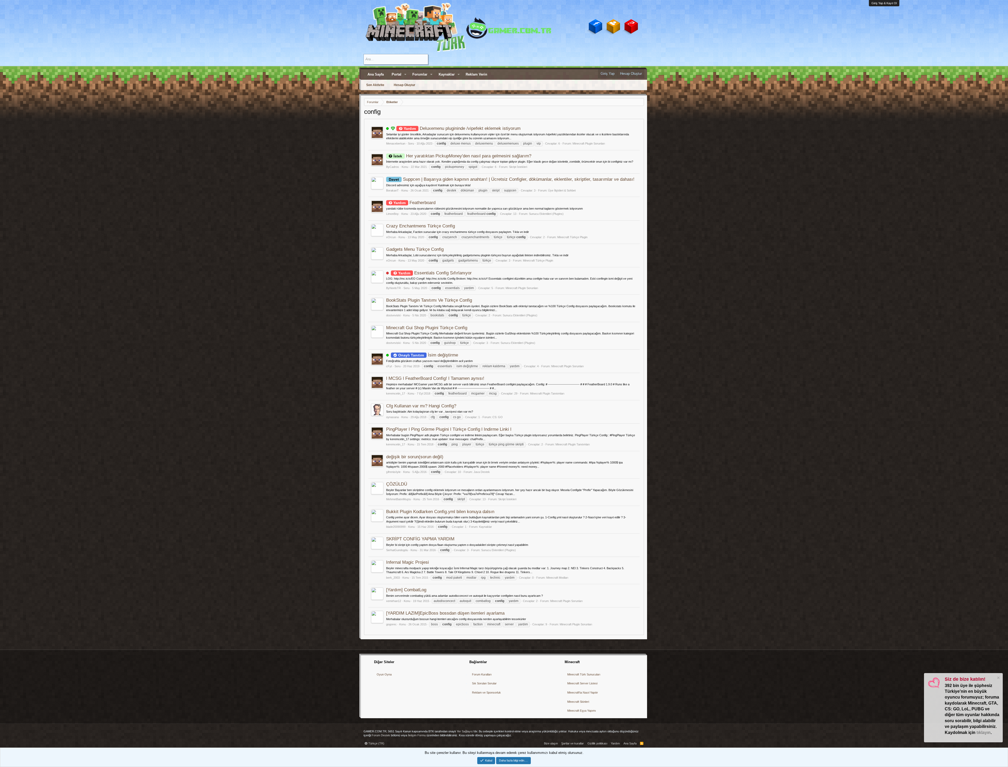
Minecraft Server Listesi (582, 683)
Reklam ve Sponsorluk (486, 692)
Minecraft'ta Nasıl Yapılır (582, 692)
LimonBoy (392, 213)
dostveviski (393, 315)
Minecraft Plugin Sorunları (589, 143)
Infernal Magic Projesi (407, 562)
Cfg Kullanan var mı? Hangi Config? (421, 405)
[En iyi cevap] (393, 128)
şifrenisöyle (393, 471)
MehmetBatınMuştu (398, 499)
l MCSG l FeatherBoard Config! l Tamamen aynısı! (435, 378)
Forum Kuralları (482, 674)
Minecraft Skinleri (578, 701)
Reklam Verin (476, 74)
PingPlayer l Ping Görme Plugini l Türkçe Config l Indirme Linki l (448, 429)
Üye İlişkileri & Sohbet (562, 190)
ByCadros (392, 166)
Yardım (615, 743)
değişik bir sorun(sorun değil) (414, 456)
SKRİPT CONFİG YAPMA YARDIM (420, 538)
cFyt (389, 366)
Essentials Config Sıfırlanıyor (435, 272)
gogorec (391, 624)
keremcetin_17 (395, 393)
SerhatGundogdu (397, 550)
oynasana (392, 417)
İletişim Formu (417, 735)
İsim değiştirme (428, 355)
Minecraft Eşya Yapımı (581, 710)
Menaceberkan (395, 143)
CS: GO (497, 417)
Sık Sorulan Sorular (484, 683)
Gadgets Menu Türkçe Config (415, 249)
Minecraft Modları (557, 577)
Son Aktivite (375, 85)
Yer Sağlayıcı (465, 731)
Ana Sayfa (376, 74)
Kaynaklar (447, 74)
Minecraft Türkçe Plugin (572, 237)
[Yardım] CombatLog (406, 589)
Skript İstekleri (518, 166)
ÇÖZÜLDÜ (396, 484)
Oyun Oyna (384, 674)
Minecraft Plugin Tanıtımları (547, 393)
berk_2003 (393, 577)
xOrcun (391, 237)
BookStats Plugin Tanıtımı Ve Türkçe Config (429, 300)
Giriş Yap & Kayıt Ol (884, 3)
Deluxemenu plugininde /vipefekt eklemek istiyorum (462, 128)
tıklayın (983, 732)
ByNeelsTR (393, 288)
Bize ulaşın (551, 743)
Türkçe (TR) (376, 743)
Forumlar (419, 74)
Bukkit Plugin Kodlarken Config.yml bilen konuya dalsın (440, 511)
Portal (396, 74)
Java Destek (482, 471)
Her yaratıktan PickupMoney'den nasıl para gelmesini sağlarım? (462, 155)
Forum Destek (381, 735)
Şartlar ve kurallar (572, 743)
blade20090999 (396, 526)
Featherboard (414, 202)
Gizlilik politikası (597, 743)
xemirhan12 (393, 601)
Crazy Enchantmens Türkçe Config (420, 225)
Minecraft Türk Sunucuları (583, 674)
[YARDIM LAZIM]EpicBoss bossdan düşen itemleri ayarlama (445, 613)
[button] (405, 74)
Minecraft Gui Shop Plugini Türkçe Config (426, 327)
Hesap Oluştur (404, 85)
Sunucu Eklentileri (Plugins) (546, 213)
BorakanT (392, 190)
